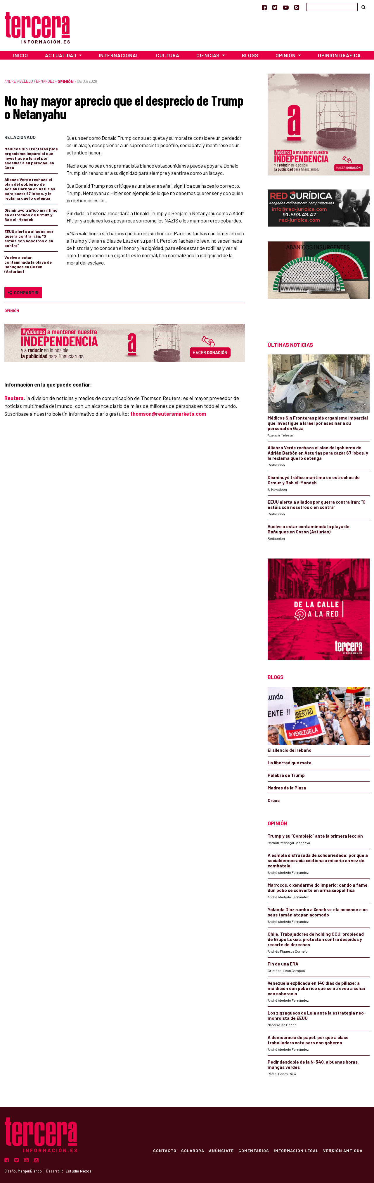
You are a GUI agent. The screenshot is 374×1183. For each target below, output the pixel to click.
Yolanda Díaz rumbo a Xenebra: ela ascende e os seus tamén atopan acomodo (318, 912)
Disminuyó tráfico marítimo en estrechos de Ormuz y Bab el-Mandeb (31, 215)
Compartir (25, 292)
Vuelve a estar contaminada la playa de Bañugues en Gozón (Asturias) (28, 264)
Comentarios (253, 1150)
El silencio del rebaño (289, 750)
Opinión (66, 81)
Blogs (250, 55)
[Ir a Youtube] (286, 7)
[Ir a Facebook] (264, 7)
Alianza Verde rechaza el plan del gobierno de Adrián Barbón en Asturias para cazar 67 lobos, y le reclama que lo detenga (29, 189)
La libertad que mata (289, 762)
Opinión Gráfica (339, 55)
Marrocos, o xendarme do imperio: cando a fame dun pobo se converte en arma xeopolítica (318, 887)
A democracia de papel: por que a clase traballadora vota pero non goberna (308, 1040)
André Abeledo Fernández (29, 81)
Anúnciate (221, 1150)
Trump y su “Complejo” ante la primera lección (315, 835)
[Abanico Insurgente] (319, 281)
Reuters (14, 398)
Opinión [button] (286, 55)
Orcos (274, 800)
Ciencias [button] (208, 55)
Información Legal (296, 1150)
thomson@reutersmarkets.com (168, 413)
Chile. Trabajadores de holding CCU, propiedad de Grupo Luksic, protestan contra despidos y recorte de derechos (316, 939)
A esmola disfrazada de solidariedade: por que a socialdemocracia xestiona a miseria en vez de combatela (318, 860)
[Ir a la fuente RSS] (296, 7)
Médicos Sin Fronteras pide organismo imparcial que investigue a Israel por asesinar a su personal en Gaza (31, 158)
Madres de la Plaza (287, 787)
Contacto (164, 1150)
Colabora (192, 1150)
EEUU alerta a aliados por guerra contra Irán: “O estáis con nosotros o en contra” (28, 238)
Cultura (167, 55)
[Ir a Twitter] (274, 7)
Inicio (20, 55)
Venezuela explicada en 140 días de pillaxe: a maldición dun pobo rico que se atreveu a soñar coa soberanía (317, 988)
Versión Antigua (343, 1150)
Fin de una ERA (283, 963)
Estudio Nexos (78, 1171)
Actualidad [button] (61, 55)
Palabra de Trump (286, 775)
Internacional (119, 55)
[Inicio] (37, 27)
